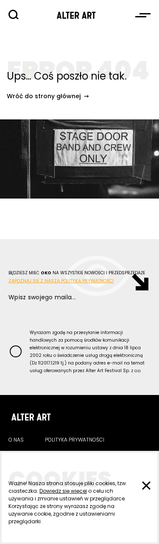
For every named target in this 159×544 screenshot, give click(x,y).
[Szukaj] (13, 15)
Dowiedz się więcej (63, 490)
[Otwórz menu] (143, 15)
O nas (16, 439)
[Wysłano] (136, 282)
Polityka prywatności (74, 439)
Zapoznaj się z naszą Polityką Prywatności (61, 281)
